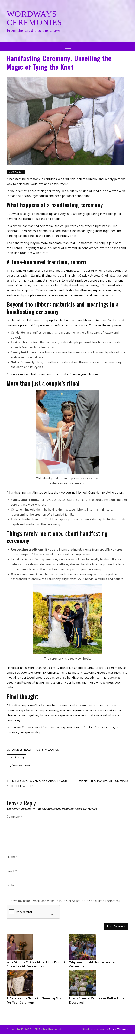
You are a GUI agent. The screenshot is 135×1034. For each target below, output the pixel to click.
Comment (15, 816)
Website (12, 885)
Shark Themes (118, 1029)
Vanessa (101, 727)
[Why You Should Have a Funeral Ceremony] (82, 947)
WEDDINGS (52, 749)
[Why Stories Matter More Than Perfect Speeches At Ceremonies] (20, 947)
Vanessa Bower (22, 765)
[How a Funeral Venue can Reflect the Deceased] (82, 983)
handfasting (16, 757)
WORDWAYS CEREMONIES (34, 18)
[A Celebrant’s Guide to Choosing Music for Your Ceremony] (20, 983)
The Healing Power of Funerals (102, 780)
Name (12, 856)
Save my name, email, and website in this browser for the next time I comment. (66, 901)
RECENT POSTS (34, 749)
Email (12, 871)
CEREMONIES (15, 749)
